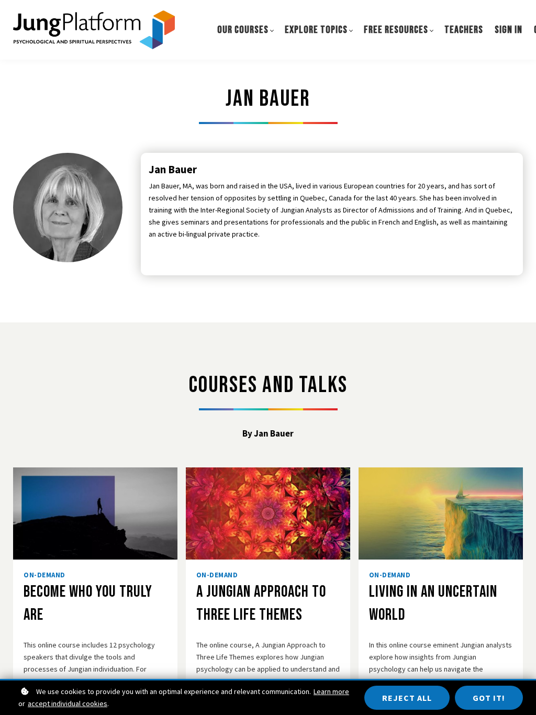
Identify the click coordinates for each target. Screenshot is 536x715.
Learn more (331, 691)
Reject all (407, 697)
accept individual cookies (67, 703)
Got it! (489, 697)
